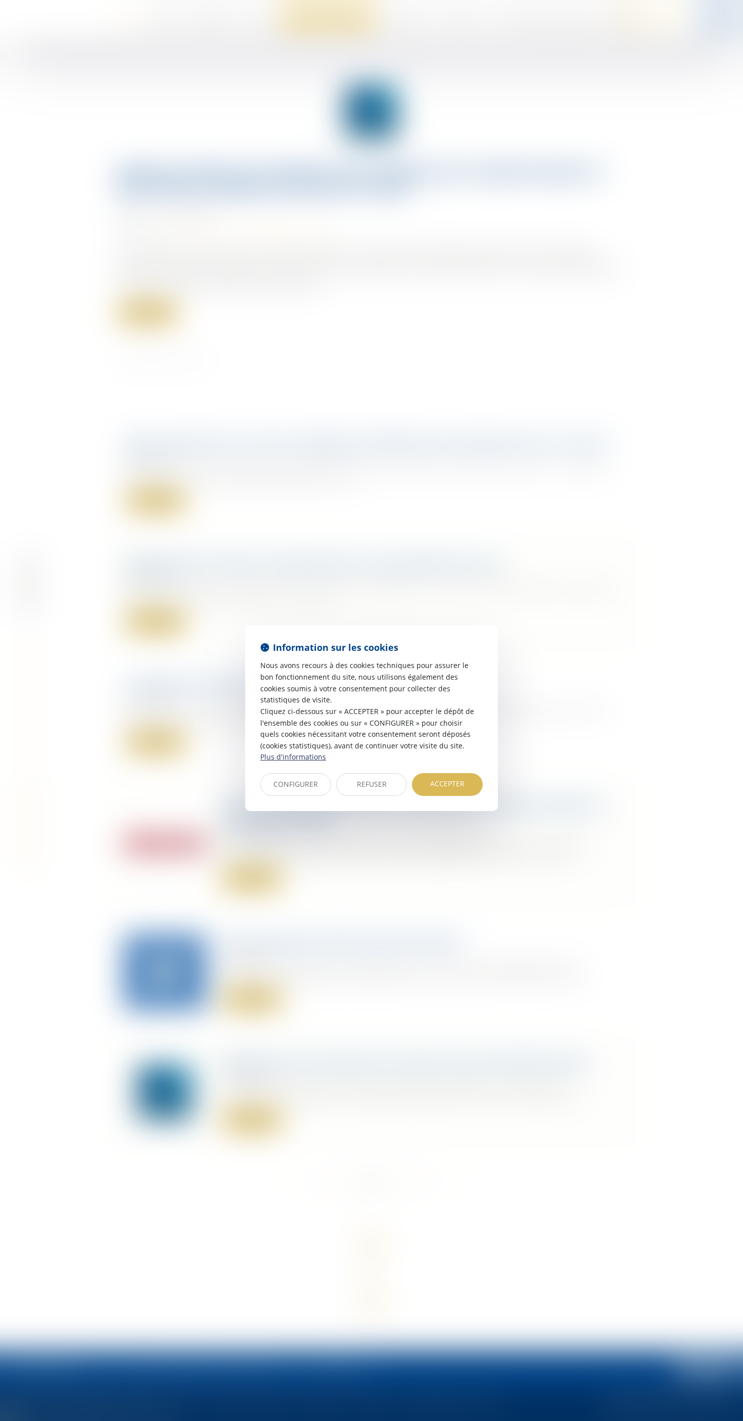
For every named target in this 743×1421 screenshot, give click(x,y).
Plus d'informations (293, 757)
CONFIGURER (295, 784)
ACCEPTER (447, 783)
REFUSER (372, 784)
